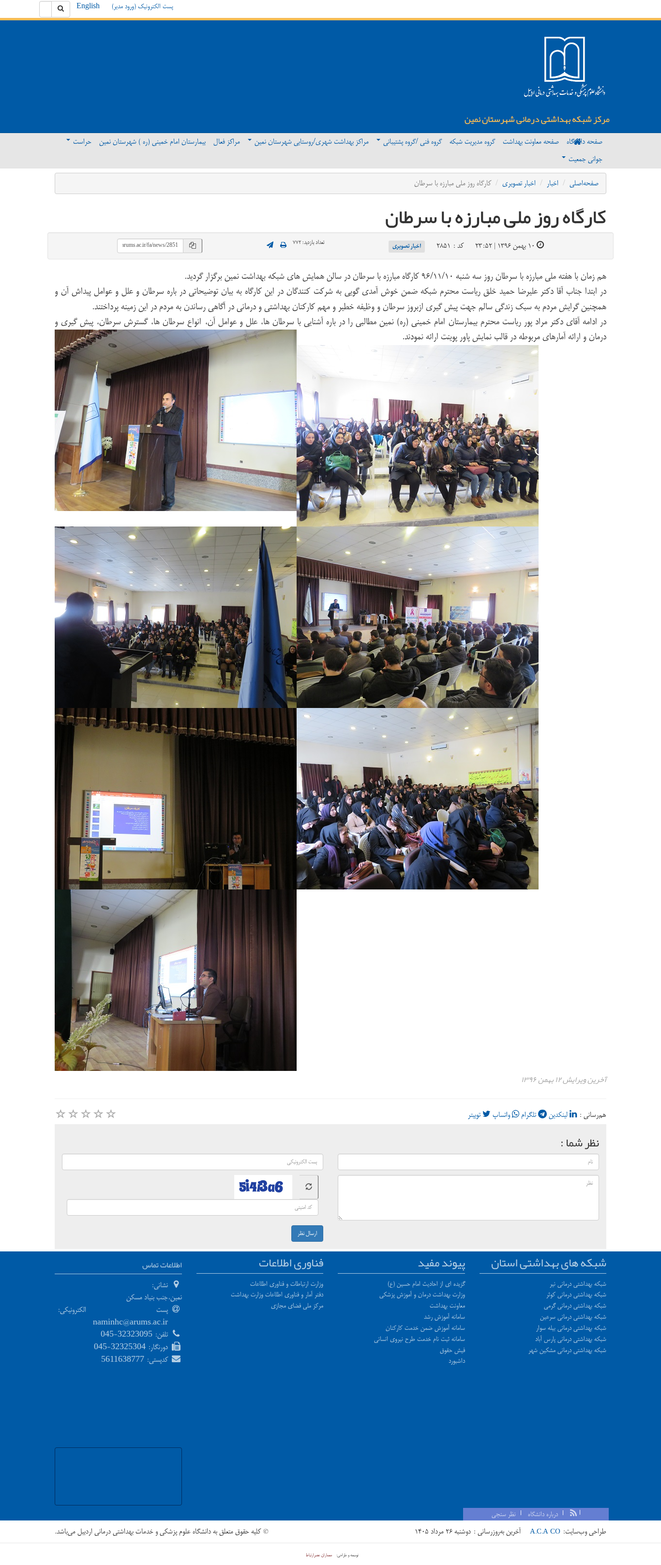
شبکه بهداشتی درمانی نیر (578, 1284)
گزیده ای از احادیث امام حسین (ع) (426, 1284)
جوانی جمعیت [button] (584, 159)
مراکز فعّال (226, 141)
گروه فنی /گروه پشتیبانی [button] (411, 141)
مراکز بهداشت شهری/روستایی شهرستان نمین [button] (311, 141)
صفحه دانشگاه (584, 141)
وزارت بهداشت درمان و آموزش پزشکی (422, 1294)
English (88, 6)
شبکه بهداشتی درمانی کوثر (576, 1294)
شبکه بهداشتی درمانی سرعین (573, 1316)
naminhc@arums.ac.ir (130, 1322)
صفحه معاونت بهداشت (531, 141)
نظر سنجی (504, 1514)
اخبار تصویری (519, 183)
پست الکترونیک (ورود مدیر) (142, 6)
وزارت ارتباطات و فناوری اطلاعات (286, 1284)
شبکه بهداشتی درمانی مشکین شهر (567, 1350)
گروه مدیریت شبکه (472, 141)
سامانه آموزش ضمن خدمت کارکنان (425, 1328)
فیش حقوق (452, 1350)
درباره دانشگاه (543, 1514)
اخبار (552, 183)
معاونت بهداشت (447, 1305)
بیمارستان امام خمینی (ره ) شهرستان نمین (152, 141)
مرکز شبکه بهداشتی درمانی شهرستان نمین (537, 119)
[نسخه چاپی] (283, 246)
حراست (81, 141)
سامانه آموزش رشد (444, 1316)
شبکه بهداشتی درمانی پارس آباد (570, 1339)
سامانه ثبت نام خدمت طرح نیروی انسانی (419, 1339)
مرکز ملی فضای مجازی (297, 1305)
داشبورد (457, 1360)
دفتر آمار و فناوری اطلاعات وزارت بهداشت (277, 1294)
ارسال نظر (307, 1233)
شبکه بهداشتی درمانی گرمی (575, 1305)
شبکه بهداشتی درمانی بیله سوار (571, 1328)
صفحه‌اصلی (584, 183)
